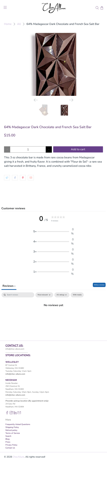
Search (8, 436)
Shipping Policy (12, 427)
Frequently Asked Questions (17, 424)
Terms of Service (12, 433)
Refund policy (11, 430)
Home (8, 24)
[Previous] (36, 100)
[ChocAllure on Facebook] (7, 413)
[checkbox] (77, 294)
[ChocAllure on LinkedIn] (15, 413)
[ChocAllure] (53, 8)
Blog (7, 439)
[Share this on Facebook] (15, 177)
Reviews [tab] (9, 286)
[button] (53, 231)
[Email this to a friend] (31, 177)
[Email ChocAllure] (19, 413)
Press (7, 442)
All (19, 24)
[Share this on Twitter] (7, 177)
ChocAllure (18, 456)
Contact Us (10, 448)
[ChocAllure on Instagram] (11, 413)
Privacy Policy (11, 445)
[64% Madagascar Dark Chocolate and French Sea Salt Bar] (53, 63)
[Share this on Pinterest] (23, 177)
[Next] (71, 100)
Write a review (99, 285)
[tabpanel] (53, 314)
